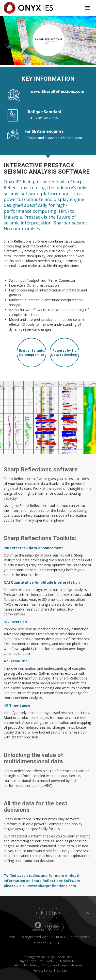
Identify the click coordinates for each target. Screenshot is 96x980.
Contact (62, 971)
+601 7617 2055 (47, 118)
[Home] (28, 8)
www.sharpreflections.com (52, 885)
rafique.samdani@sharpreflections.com (53, 138)
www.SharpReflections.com (57, 91)
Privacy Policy (42, 971)
